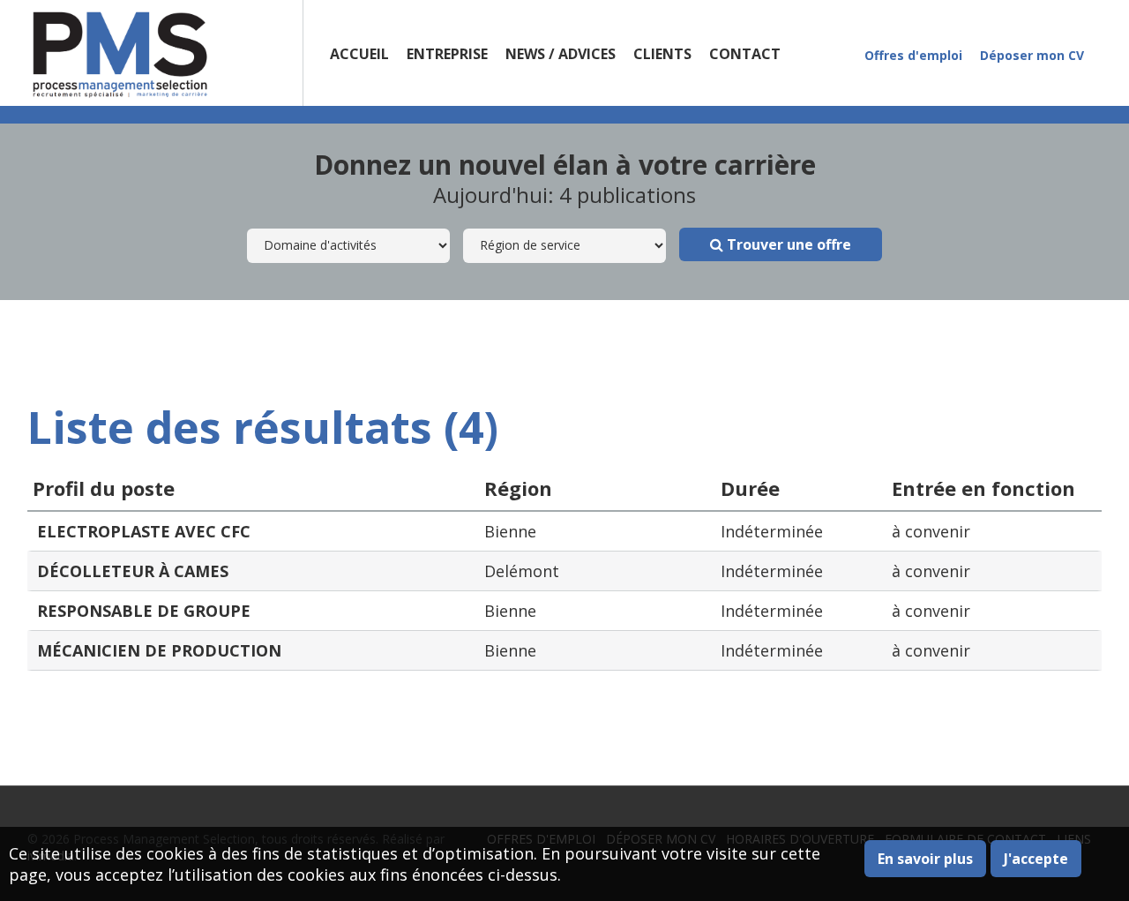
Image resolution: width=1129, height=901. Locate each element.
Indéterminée (772, 531)
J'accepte (1036, 858)
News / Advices (560, 54)
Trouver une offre (787, 244)
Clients (662, 54)
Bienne (510, 531)
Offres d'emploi (913, 55)
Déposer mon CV (1032, 55)
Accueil (359, 54)
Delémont (521, 571)
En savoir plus (925, 858)
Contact (745, 54)
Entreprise (447, 54)
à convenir (931, 531)
